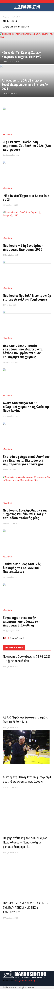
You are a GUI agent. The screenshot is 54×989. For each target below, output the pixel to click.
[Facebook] (5, 984)
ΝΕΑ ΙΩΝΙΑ (7, 134)
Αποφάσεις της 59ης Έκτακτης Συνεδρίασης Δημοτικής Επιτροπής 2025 (25, 85)
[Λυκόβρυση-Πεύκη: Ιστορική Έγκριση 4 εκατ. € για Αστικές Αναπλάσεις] (27, 807)
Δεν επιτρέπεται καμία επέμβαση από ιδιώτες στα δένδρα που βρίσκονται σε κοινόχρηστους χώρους (22, 351)
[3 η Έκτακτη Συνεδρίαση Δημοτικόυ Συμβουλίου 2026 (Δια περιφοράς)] (27, 119)
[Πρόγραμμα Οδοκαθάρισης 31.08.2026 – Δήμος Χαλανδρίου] (27, 686)
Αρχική (5, 17)
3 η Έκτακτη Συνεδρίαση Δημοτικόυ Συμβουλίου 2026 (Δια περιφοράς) (27, 146)
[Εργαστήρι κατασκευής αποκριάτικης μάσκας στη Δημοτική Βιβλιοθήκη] (27, 595)
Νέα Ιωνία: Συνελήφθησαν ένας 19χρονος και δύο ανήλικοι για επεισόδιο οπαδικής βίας (25, 514)
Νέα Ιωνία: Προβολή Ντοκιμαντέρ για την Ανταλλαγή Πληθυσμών (27, 297)
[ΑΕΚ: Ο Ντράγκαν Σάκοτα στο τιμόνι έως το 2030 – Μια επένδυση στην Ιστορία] (27, 747)
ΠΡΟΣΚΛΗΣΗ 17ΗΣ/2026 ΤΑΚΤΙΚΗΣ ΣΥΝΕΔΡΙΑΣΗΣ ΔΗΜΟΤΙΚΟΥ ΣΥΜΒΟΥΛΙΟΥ (25, 907)
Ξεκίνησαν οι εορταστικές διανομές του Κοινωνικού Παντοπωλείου (22, 568)
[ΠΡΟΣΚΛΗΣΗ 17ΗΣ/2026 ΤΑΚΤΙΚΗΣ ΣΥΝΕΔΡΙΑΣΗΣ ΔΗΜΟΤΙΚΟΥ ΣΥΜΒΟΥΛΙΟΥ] (27, 938)
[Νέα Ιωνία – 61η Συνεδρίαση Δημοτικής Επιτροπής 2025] (27, 223)
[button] (50, 7)
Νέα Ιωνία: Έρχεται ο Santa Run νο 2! (26, 198)
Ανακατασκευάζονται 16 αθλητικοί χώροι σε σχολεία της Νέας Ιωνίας (26, 407)
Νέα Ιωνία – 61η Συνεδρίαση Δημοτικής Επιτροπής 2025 (23, 247)
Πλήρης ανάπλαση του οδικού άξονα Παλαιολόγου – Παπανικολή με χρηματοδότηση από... (25, 842)
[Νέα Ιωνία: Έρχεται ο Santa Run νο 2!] (27, 173)
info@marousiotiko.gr (25, 980)
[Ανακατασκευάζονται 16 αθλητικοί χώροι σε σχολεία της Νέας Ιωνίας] (27, 380)
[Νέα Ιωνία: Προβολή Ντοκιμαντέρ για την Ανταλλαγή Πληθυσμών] (27, 273)
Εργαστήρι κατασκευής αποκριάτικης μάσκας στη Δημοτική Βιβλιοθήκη (21, 621)
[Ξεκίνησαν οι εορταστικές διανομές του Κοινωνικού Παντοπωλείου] (27, 541)
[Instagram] (11, 984)
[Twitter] (17, 984)
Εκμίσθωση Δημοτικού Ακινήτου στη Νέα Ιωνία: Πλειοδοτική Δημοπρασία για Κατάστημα (26, 460)
